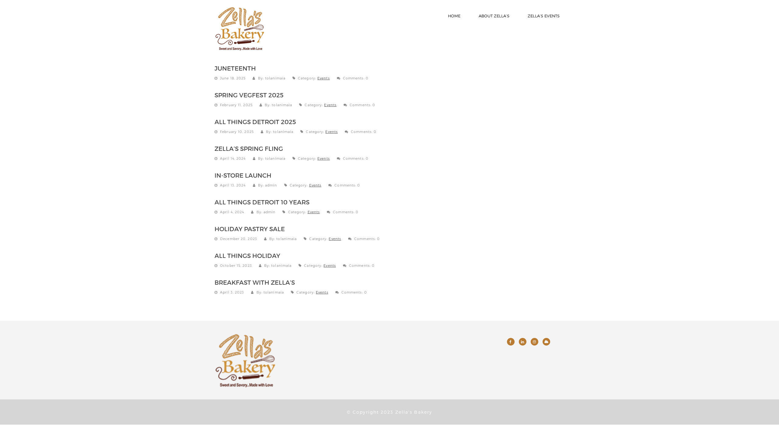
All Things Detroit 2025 (255, 121)
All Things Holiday (247, 255)
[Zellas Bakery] (240, 28)
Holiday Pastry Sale (250, 228)
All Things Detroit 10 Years (262, 202)
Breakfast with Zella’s (255, 282)
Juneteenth (235, 68)
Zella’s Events (544, 15)
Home (454, 15)
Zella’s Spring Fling (249, 148)
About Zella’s (494, 15)
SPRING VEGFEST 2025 (249, 95)
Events (323, 78)
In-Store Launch (243, 175)
